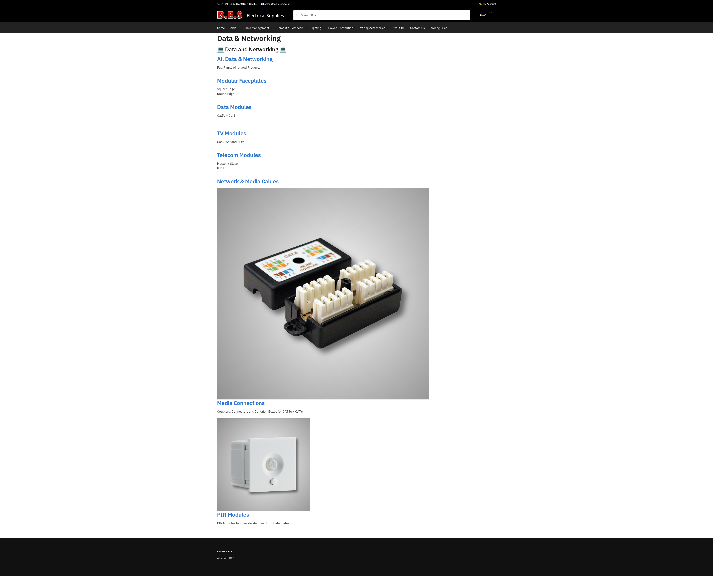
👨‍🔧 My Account (487, 4)
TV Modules (231, 133)
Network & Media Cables (248, 181)
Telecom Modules (239, 155)
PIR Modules (233, 514)
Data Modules (234, 107)
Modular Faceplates (241, 80)
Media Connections (241, 403)
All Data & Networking (245, 58)
